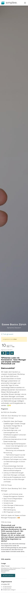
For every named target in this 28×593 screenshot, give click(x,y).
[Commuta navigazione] (25, 3)
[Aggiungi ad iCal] (3, 353)
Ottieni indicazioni (8, 575)
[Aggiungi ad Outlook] (8, 353)
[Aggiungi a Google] (12, 353)
